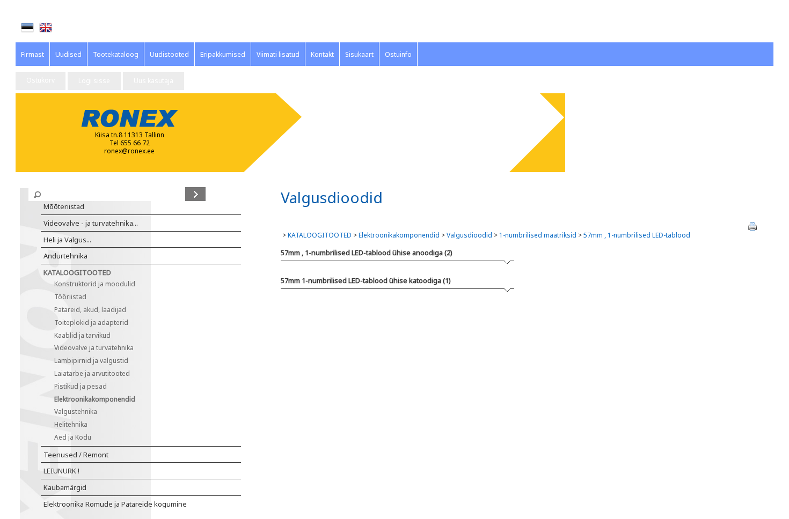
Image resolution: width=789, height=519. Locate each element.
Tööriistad (70, 296)
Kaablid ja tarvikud (82, 335)
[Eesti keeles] (27, 27)
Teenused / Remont (75, 454)
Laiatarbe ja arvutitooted (92, 373)
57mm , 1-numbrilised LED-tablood (636, 235)
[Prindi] (752, 226)
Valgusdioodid (469, 235)
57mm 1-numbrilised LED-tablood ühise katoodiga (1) (366, 280)
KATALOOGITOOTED (77, 272)
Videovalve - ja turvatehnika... (90, 223)
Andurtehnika (65, 256)
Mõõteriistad (63, 206)
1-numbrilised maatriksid (537, 235)
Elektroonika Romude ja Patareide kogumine (115, 504)
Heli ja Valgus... (67, 239)
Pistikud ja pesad (80, 386)
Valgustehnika (75, 411)
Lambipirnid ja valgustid (91, 360)
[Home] (45, 27)
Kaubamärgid (64, 487)
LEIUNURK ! (61, 471)
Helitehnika (70, 424)
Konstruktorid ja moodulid (94, 283)
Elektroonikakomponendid (94, 399)
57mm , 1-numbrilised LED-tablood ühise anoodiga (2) (366, 252)
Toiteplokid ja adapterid (91, 322)
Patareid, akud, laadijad (90, 309)
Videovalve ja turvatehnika (94, 347)
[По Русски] (63, 27)
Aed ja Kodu (72, 437)
